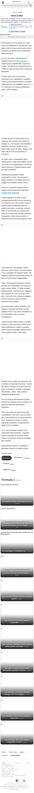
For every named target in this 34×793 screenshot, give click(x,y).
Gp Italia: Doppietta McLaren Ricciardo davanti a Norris (16, 669)
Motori (22, 752)
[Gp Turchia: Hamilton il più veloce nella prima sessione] (17, 638)
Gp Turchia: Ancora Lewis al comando (17, 622)
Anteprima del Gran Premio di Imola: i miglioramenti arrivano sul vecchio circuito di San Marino (17, 571)
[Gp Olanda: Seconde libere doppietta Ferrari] (17, 733)
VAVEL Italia (13, 752)
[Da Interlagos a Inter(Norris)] (17, 542)
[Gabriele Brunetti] (5, 26)
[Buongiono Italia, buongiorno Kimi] (17, 495)
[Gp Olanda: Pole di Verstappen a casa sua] (17, 710)
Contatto (17, 763)
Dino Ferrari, (21, 61)
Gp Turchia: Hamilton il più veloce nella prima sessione (17, 645)
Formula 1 (15, 12)
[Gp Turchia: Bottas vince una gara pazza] (17, 590)
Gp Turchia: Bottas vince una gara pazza (17, 598)
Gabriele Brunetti (16, 24)
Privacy (17, 769)
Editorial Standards (20, 775)
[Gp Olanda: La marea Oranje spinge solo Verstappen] (17, 686)
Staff (28, 763)
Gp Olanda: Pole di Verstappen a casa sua (17, 717)
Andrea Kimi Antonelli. (10, 193)
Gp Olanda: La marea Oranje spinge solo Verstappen (16, 693)
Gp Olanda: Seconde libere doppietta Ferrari (17, 741)
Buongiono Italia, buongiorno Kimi (17, 501)
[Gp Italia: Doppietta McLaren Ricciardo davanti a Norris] (17, 662)
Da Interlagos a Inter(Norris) (14, 551)
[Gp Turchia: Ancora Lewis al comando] (17, 614)
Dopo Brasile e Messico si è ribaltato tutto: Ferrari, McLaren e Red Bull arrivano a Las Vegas (16, 523)
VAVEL (4, 752)
